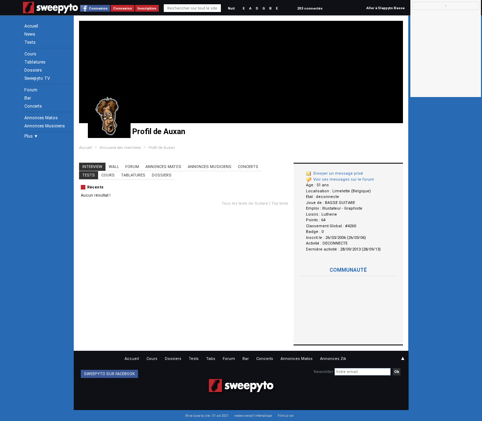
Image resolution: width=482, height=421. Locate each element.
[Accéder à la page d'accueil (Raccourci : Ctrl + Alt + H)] (50, 11)
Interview (92, 166)
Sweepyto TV (37, 78)
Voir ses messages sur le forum (343, 179)
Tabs (210, 358)
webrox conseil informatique (253, 415)
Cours (30, 54)
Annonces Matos (41, 117)
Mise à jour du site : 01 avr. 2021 (207, 415)
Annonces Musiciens (44, 126)
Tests (30, 42)
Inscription (147, 8)
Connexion (98, 8)
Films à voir (286, 415)
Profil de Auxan (162, 147)
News (29, 34)
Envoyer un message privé (338, 173)
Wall (114, 166)
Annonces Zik (333, 358)
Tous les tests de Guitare (245, 203)
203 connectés (310, 8)
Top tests (279, 203)
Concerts (33, 106)
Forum (30, 90)
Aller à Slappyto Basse (385, 8)
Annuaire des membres (120, 147)
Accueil (31, 26)
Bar (27, 98)
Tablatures (35, 62)
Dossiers (33, 70)
